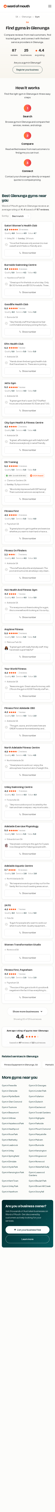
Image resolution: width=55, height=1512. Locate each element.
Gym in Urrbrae (9, 1118)
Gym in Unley (8, 1150)
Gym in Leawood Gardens (37, 1174)
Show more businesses (26, 1011)
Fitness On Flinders (15, 550)
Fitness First (11, 511)
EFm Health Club (13, 343)
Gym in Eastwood (37, 1107)
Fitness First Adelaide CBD (19, 708)
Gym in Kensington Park (13, 1172)
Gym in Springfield (10, 1156)
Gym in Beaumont (10, 1112)
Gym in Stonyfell (36, 1191)
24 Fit (7, 905)
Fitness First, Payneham (18, 969)
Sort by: (5, 216)
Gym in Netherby (9, 1140)
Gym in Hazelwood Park (13, 1123)
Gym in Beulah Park (37, 1181)
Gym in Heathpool (10, 1129)
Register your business (27, 69)
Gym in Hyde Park (10, 1167)
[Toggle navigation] (49, 6)
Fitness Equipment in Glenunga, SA (21, 1064)
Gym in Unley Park (10, 1186)
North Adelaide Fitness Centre (22, 747)
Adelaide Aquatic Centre (18, 865)
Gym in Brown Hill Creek (40, 1186)
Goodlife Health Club (16, 304)
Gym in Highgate (36, 1118)
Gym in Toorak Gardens (40, 1112)
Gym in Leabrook (10, 1145)
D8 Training (11, 462)
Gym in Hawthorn (10, 1191)
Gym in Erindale (9, 1161)
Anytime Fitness (13, 629)
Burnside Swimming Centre (20, 264)
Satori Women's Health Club (20, 225)
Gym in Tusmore (9, 1107)
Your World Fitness (15, 668)
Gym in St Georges (37, 1085)
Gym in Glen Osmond (12, 1101)
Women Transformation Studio (22, 944)
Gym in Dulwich (36, 1101)
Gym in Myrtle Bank (11, 1096)
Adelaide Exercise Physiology (21, 826)
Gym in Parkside (36, 1123)
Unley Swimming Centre (18, 787)
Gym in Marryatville (37, 1134)
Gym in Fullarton (36, 1096)
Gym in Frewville (9, 1085)
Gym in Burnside (36, 1145)
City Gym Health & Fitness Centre (23, 422)
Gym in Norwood (36, 1161)
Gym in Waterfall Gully (39, 1167)
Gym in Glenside (9, 1091)
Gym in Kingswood (37, 1156)
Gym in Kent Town (10, 1181)
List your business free (29, 1229)
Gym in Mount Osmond (40, 1129)
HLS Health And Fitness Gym (20, 589)
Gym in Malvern (36, 1140)
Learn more (27, 1239)
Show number (29, 252)
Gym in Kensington (38, 1150)
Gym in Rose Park (10, 1134)
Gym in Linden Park (37, 1091)
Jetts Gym (10, 383)
